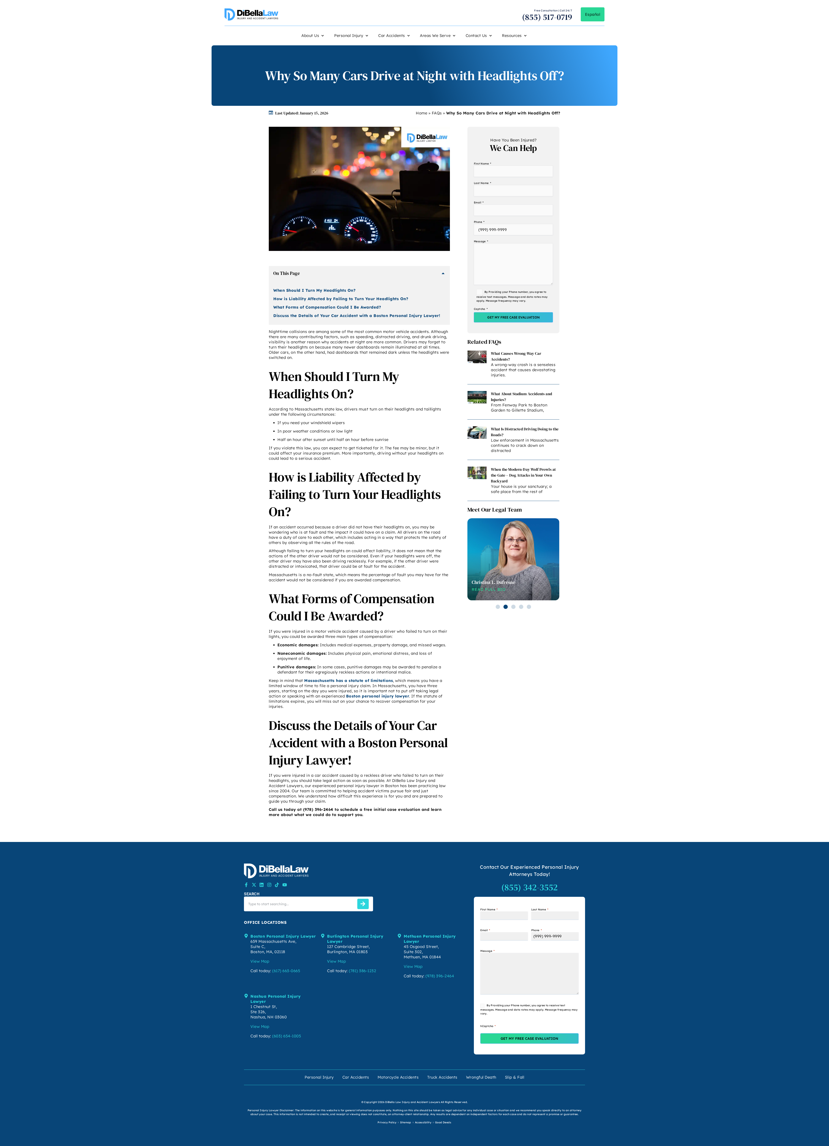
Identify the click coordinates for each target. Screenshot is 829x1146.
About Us (310, 35)
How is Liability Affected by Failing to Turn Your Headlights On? (340, 298)
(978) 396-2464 (440, 975)
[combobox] (300, 904)
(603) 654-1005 (286, 1035)
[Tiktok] (277, 885)
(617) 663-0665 (286, 970)
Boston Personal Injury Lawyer (283, 936)
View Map (259, 961)
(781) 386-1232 (362, 970)
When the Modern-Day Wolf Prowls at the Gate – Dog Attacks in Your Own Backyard (523, 475)
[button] (443, 273)
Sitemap (405, 1122)
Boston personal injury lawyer (377, 696)
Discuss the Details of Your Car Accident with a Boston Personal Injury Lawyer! (356, 315)
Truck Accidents (442, 1077)
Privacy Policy (387, 1122)
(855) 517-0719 (547, 17)
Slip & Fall (514, 1077)
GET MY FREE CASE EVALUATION (513, 317)
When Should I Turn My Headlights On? (314, 290)
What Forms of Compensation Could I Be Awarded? (327, 307)
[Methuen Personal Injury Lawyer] (399, 936)
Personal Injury (348, 35)
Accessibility (423, 1122)
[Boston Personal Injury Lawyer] (246, 936)
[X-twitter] (254, 885)
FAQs (437, 113)
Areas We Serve (435, 35)
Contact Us (476, 35)
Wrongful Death (481, 1077)
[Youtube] (284, 885)
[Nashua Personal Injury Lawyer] (246, 996)
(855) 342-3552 (529, 887)
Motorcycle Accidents (398, 1077)
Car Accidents (391, 35)
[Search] (363, 904)
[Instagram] (269, 885)
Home (421, 113)
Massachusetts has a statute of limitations (348, 680)
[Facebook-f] (246, 885)
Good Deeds (443, 1122)
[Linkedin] (261, 885)
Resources (512, 35)
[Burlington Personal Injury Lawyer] (323, 936)
